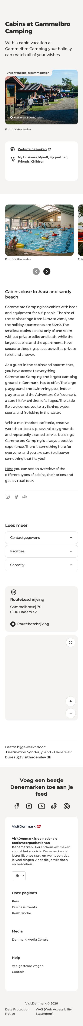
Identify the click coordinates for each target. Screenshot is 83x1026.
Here (9, 469)
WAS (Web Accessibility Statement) (54, 1011)
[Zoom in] (71, 701)
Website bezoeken (32, 149)
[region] (41, 678)
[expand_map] (70, 642)
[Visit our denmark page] (16, 806)
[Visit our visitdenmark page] (41, 806)
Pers (15, 901)
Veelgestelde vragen (28, 966)
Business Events (24, 907)
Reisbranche (21, 913)
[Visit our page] (29, 806)
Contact (18, 972)
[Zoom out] (71, 713)
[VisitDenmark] (26, 826)
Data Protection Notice (17, 1011)
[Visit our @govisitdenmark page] (54, 806)
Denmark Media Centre (30, 939)
